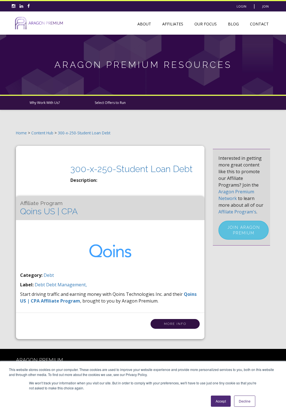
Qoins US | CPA (49, 208)
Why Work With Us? (45, 102)
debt (40, 285)
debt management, (66, 285)
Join (265, 6)
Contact (259, 24)
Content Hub (42, 132)
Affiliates (172, 24)
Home (21, 132)
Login (241, 6)
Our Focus (205, 24)
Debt (49, 275)
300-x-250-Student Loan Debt (84, 132)
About (144, 24)
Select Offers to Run (110, 102)
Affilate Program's (237, 212)
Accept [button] (221, 401)
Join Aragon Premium (243, 230)
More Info (175, 324)
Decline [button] (245, 401)
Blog (233, 24)
